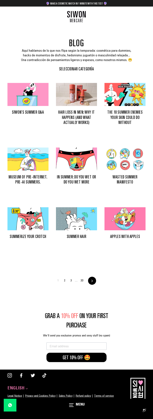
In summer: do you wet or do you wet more (76, 179)
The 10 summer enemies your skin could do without (125, 117)
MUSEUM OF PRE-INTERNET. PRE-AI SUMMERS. (28, 179)
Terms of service (104, 395)
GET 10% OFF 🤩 (76, 357)
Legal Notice (14, 395)
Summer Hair (76, 236)
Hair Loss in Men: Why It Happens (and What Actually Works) (76, 117)
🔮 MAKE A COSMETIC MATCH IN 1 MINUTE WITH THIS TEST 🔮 (76, 3)
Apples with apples (125, 236)
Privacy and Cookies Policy (40, 395)
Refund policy (83, 395)
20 (82, 280)
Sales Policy (66, 395)
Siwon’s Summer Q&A (28, 112)
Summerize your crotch (28, 236)
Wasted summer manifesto (125, 179)
